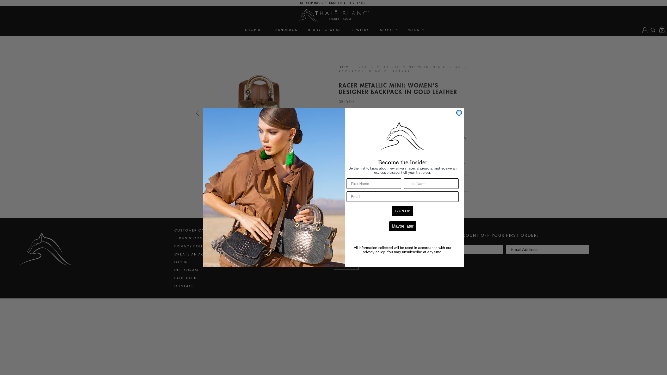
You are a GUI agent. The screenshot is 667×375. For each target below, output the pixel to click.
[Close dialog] (459, 112)
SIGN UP (402, 211)
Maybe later (402, 226)
